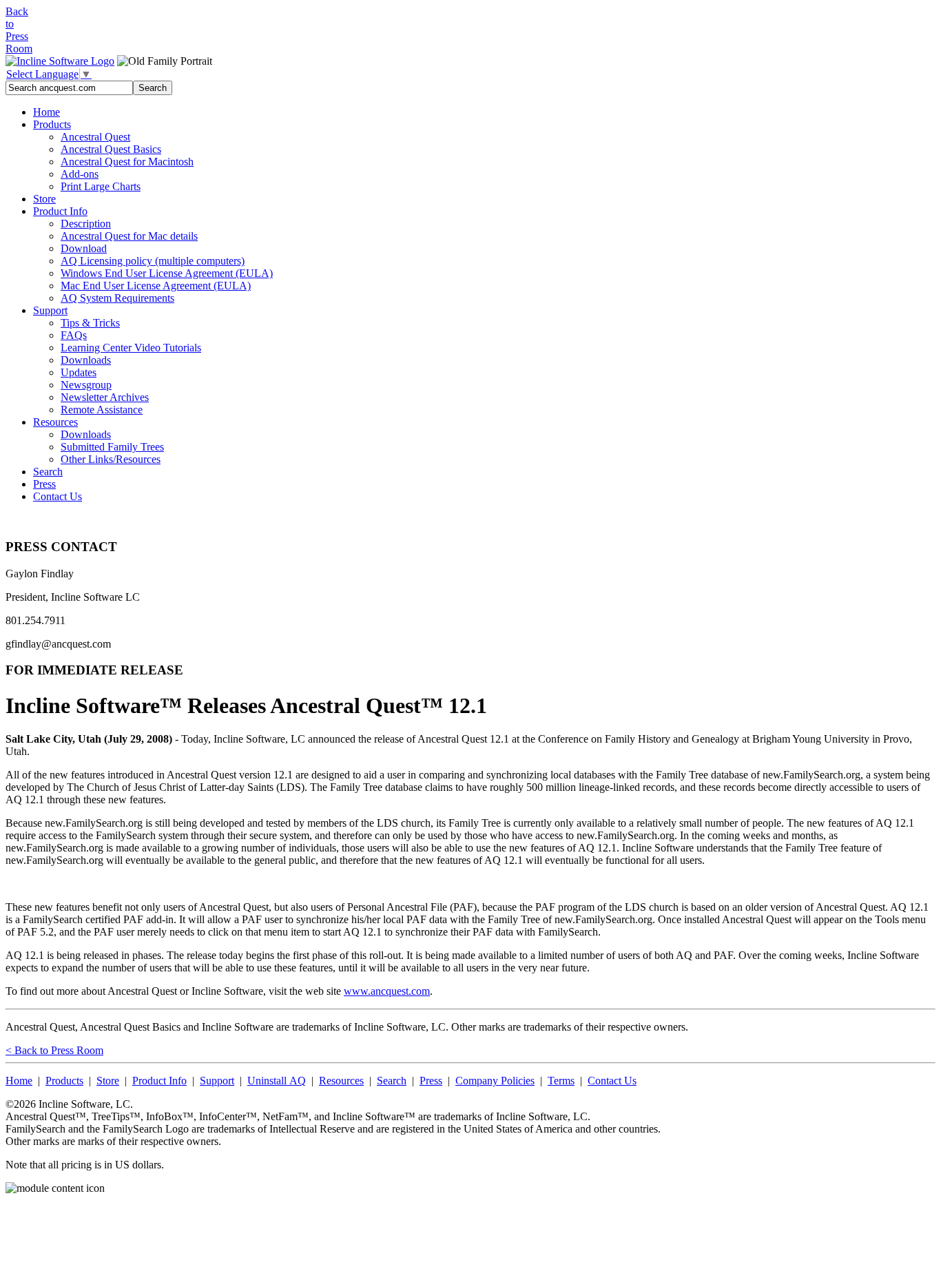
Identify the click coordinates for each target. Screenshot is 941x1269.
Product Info (60, 211)
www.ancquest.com (387, 991)
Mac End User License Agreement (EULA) (156, 285)
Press (44, 484)
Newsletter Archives (105, 397)
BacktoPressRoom (19, 30)
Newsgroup (86, 385)
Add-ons (80, 174)
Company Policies (495, 1080)
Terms (561, 1080)
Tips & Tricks (90, 323)
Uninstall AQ (276, 1080)
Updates (78, 372)
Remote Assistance (102, 409)
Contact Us (57, 496)
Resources (55, 422)
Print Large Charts (101, 186)
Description (86, 223)
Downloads (86, 360)
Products (52, 124)
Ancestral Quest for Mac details (129, 236)
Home (46, 112)
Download (84, 248)
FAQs (74, 335)
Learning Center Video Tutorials (131, 347)
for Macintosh (127, 161)
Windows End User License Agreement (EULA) (167, 273)
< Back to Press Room (54, 1050)
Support (50, 310)
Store (44, 199)
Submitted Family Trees (112, 447)
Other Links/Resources (111, 459)
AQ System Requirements (117, 298)
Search (48, 471)
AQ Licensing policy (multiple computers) (153, 261)
